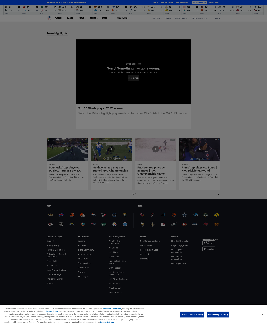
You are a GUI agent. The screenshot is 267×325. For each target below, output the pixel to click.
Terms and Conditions (111, 309)
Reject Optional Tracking (192, 314)
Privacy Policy (52, 311)
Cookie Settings (107, 322)
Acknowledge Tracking (218, 314)
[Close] (262, 315)
